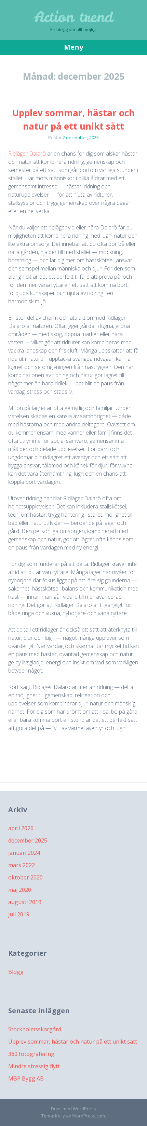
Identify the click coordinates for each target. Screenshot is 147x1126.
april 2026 (21, 828)
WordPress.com (88, 1116)
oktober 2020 (25, 877)
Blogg (16, 972)
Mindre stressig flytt (34, 1066)
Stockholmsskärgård (34, 1029)
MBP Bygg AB (26, 1078)
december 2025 (27, 840)
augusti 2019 (24, 902)
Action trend (73, 17)
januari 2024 (24, 853)
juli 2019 (18, 914)
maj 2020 (19, 889)
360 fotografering (31, 1054)
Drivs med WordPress (73, 1108)
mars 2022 (21, 865)
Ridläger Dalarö (27, 153)
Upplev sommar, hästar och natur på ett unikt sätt (72, 1041)
